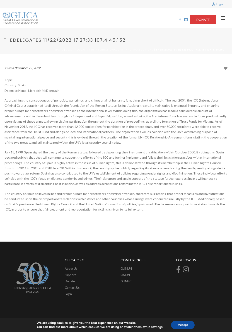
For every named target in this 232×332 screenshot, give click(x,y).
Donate (70, 281)
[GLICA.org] (20, 18)
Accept (183, 325)
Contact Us (72, 287)
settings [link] (157, 327)
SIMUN (125, 275)
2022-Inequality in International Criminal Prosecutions (109, 49)
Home (59, 49)
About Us (71, 268)
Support (70, 275)
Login (219, 4)
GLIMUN (126, 268)
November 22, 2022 (27, 68)
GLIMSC (126, 281)
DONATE (203, 20)
